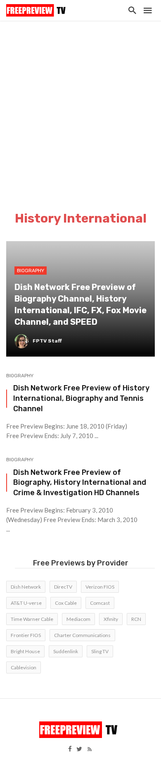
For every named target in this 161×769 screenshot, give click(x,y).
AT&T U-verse (26, 603)
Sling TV (100, 651)
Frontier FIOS (26, 635)
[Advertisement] (80, 105)
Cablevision (23, 667)
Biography (19, 376)
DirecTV (63, 587)
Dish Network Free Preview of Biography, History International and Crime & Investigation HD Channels (79, 482)
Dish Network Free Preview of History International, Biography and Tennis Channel (81, 398)
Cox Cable (66, 603)
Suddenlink (65, 651)
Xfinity (111, 619)
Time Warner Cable (32, 619)
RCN (136, 619)
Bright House (25, 651)
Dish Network (26, 587)
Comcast (100, 603)
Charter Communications (82, 635)
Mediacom (78, 619)
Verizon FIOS (99, 587)
